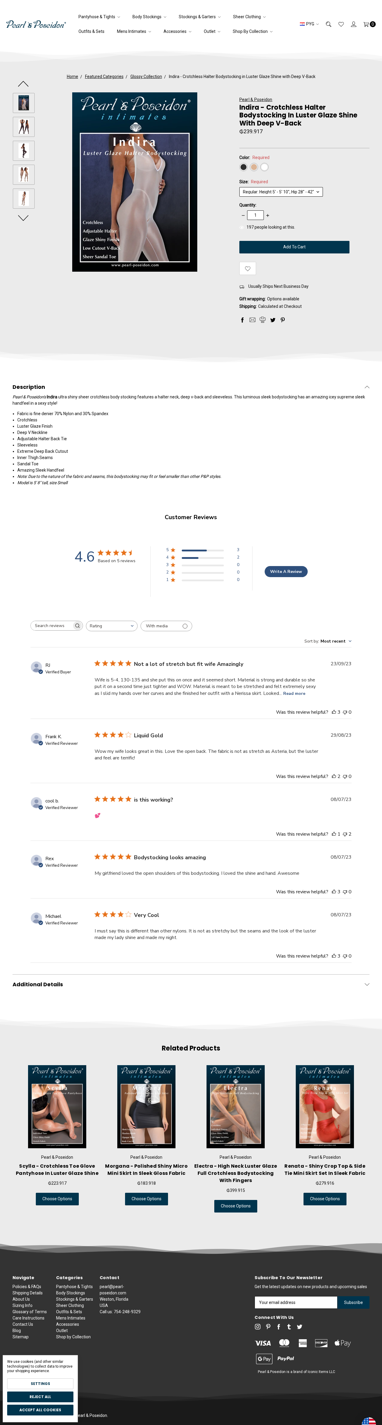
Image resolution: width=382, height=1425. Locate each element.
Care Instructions (28, 1318)
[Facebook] (242, 320)
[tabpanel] (57, 1142)
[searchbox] (51, 625)
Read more (294, 693)
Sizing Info (23, 1305)
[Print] (263, 320)
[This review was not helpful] (345, 834)
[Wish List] (337, 24)
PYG (310, 24)
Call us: (120, 1311)
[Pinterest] (283, 320)
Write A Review (286, 571)
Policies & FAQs (27, 1286)
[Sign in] (350, 24)
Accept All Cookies (40, 1409)
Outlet (210, 31)
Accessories (175, 31)
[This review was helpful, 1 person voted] (334, 834)
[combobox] (112, 626)
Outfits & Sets (91, 31)
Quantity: (247, 205)
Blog (17, 1330)
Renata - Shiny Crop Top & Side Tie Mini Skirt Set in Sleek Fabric (325, 1170)
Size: (253, 181)
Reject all (40, 1396)
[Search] (325, 24)
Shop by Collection (251, 31)
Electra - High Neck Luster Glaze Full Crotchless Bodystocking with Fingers (235, 1173)
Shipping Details (28, 1293)
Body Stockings (147, 16)
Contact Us (23, 1324)
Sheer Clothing (247, 16)
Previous (24, 83)
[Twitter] (273, 320)
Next (24, 218)
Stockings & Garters (198, 16)
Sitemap (21, 1336)
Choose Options (57, 1198)
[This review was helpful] (334, 712)
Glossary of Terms (30, 1311)
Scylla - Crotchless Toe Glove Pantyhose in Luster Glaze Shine (57, 1170)
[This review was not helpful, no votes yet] (345, 712)
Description (29, 387)
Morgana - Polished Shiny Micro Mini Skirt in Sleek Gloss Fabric (146, 1170)
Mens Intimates (132, 31)
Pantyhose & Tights (97, 16)
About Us (21, 1299)
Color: (254, 157)
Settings (40, 1383)
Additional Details (38, 984)
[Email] (252, 320)
